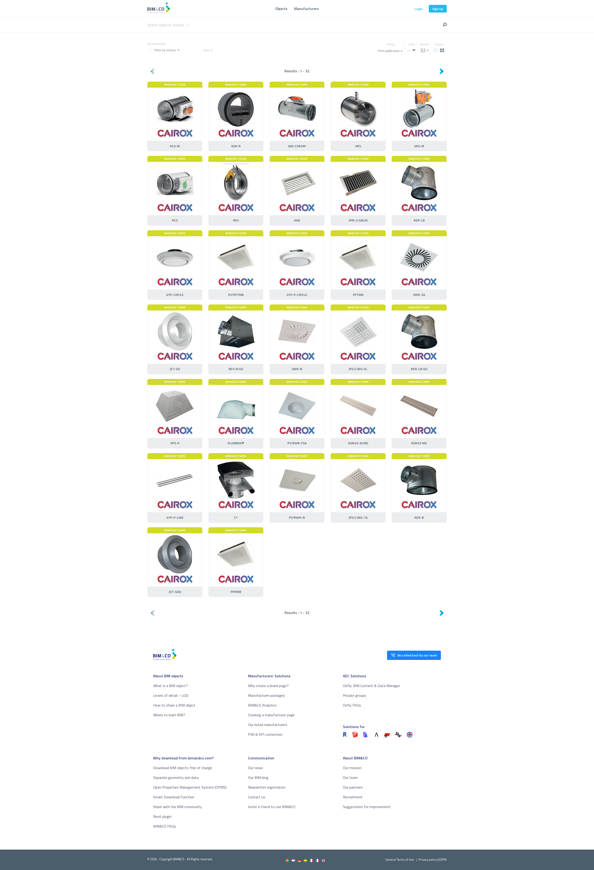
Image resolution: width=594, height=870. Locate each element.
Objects (281, 8)
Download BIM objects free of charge (182, 768)
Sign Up (437, 8)
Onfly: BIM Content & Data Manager (371, 685)
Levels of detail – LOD (170, 695)
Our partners (353, 787)
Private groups (354, 695)
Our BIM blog (258, 777)
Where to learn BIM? (169, 715)
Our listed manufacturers (267, 724)
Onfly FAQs (352, 705)
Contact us (256, 797)
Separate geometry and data (175, 777)
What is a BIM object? (170, 685)
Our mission (352, 768)
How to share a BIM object (174, 705)
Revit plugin (162, 816)
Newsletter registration (266, 787)
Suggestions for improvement (367, 806)
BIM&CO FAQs (164, 826)
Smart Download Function (173, 797)
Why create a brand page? (268, 685)
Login (419, 8)
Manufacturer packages (266, 695)
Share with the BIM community (177, 806)
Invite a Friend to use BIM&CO (271, 806)
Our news (255, 768)
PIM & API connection (265, 734)
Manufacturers (306, 8)
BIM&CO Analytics (262, 705)
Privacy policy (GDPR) (433, 859)
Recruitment (352, 797)
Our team (350, 777)
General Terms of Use (399, 859)
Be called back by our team (417, 655)
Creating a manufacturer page (271, 715)
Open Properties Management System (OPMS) (189, 787)
